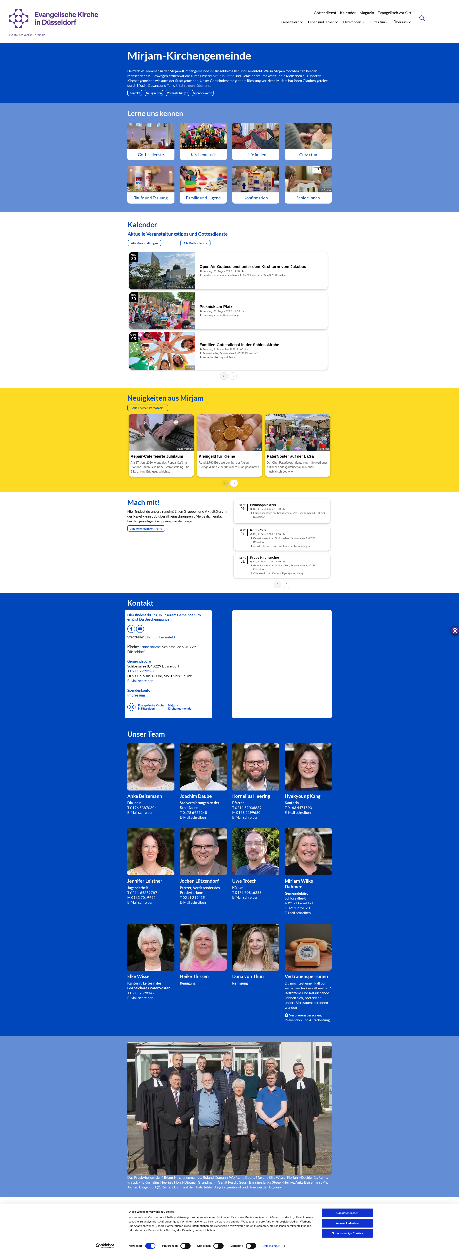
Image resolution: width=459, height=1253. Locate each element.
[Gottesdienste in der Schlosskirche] (150, 136)
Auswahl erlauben (347, 1223)
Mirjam (41, 34)
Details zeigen (271, 1245)
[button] (134, 93)
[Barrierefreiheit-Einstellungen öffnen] (455, 630)
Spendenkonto (138, 690)
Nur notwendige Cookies (347, 1233)
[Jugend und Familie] (203, 179)
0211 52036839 (248, 807)
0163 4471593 (300, 807)
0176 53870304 (143, 807)
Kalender (348, 12)
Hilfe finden (352, 22)
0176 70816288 (248, 892)
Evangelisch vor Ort (394, 12)
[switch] (185, 1246)
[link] (292, 22)
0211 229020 (299, 908)
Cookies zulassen (347, 1212)
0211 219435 (194, 897)
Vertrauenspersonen (312, 1002)
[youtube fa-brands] (140, 629)
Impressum (136, 695)
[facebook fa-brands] (131, 629)
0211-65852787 (143, 892)
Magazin (366, 12)
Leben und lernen (321, 22)
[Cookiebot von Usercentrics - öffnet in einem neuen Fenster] (105, 1246)
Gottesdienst (325, 12)
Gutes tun (378, 22)
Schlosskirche (223, 76)
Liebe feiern (290, 22)
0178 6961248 (195, 812)
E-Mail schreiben (140, 812)
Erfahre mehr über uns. (193, 85)
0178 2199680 (248, 812)
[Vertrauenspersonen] (203, 947)
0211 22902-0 (142, 671)
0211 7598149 (142, 993)
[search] (422, 18)
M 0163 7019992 (141, 897)
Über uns (401, 22)
